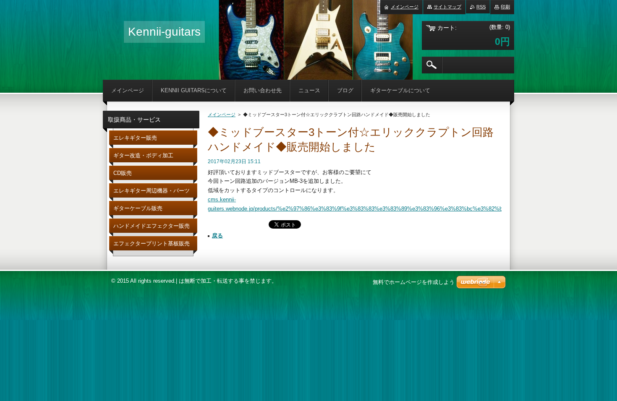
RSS (481, 6)
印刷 (505, 6)
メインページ (221, 114)
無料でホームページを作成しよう (414, 282)
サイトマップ (447, 6)
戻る (217, 235)
